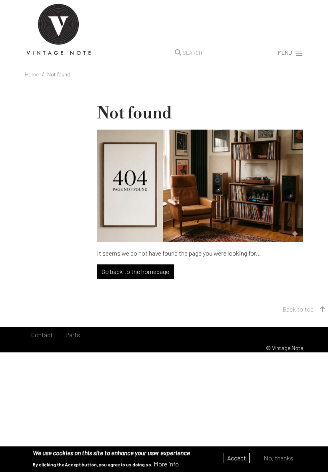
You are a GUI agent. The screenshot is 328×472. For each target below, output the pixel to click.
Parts (73, 334)
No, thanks (278, 458)
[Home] (59, 30)
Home (32, 74)
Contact (42, 334)
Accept (236, 458)
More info (166, 464)
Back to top (298, 309)
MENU (285, 52)
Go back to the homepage (135, 271)
